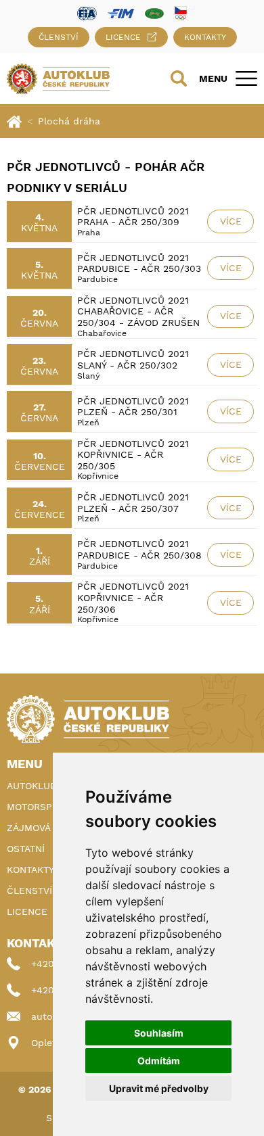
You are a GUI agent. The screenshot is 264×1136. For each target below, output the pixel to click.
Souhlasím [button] (158, 1033)
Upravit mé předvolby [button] (158, 1088)
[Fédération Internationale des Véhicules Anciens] (154, 12)
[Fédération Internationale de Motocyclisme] (121, 12)
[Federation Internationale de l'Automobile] (87, 12)
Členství (59, 37)
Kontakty (205, 37)
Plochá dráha (69, 121)
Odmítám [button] (158, 1060)
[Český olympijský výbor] (181, 12)
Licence (123, 37)
